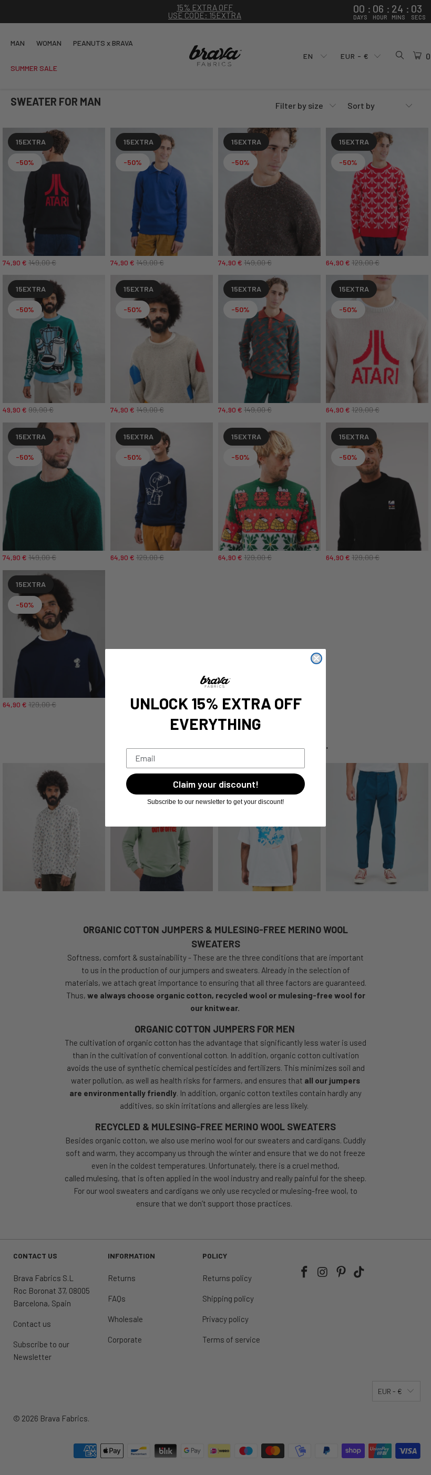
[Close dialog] (316, 658)
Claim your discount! (216, 784)
